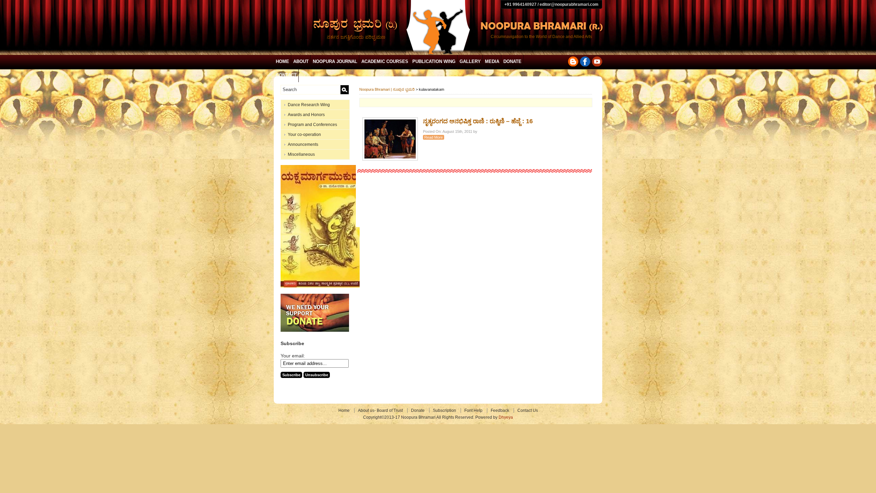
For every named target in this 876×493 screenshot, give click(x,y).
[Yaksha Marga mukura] (320, 286)
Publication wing (433, 61)
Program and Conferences (312, 124)
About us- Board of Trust (380, 410)
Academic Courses (384, 61)
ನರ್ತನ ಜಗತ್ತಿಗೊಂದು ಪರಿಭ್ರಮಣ (356, 37)
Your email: (293, 355)
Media (492, 61)
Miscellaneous (301, 154)
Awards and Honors (306, 114)
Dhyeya (506, 417)
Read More (433, 137)
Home (282, 61)
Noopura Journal (335, 61)
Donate (512, 61)
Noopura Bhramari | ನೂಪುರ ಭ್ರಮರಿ (387, 89)
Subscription (444, 410)
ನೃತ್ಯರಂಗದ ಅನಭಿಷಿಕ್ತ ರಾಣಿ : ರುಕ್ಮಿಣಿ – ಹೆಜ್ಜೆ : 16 (478, 121)
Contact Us (527, 410)
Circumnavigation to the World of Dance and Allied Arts (541, 36)
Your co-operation (304, 134)
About (301, 61)
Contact (286, 75)
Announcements (303, 144)
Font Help (473, 410)
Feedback (500, 410)
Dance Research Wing (309, 104)
